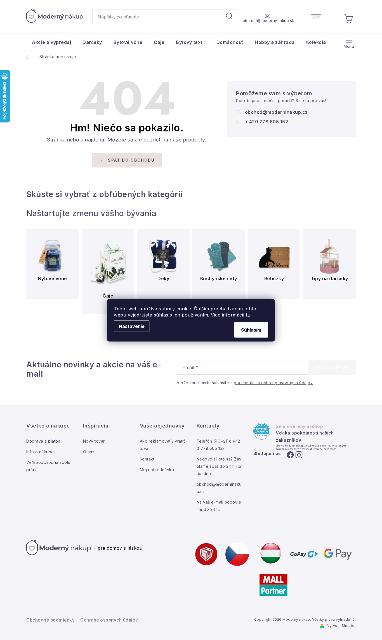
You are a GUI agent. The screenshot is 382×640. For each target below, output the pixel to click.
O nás (89, 451)
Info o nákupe (40, 451)
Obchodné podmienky (50, 620)
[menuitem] (51, 42)
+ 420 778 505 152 (266, 121)
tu (248, 314)
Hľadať (229, 17)
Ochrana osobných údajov (109, 620)
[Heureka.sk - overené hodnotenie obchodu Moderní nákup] (261, 431)
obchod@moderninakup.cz (276, 112)
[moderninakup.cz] (237, 554)
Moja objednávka (157, 469)
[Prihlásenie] (316, 16)
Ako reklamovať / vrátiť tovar (162, 445)
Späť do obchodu (131, 160)
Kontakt (147, 459)
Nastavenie (132, 326)
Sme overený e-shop (299, 426)
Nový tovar (94, 441)
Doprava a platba (43, 441)
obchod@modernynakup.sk (268, 20)
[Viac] (348, 41)
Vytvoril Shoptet (341, 626)
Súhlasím (251, 329)
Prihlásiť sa (332, 367)
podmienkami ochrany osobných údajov (273, 382)
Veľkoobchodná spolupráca (48, 466)
